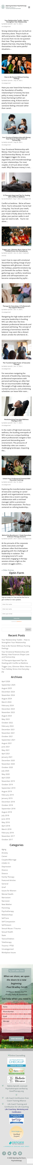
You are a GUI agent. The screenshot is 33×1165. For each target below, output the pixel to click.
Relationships (7, 915)
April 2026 (6, 681)
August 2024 (7, 698)
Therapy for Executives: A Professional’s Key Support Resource (16, 307)
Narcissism (6, 897)
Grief (4, 887)
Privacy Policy (11, 994)
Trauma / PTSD (8, 945)
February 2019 (8, 795)
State (4, 935)
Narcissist (6, 901)
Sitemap (20, 1050)
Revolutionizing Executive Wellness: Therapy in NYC (16, 420)
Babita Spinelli (7, 24)
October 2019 (7, 784)
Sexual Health (7, 932)
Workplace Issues (9, 952)
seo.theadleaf (7, 199)
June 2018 (6, 819)
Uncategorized (6, 26)
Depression (6, 866)
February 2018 (8, 832)
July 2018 (5, 815)
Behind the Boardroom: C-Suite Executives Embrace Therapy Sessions (16, 536)
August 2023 (7, 716)
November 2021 (8, 733)
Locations (13, 1050)
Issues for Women (9, 890)
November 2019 (8, 781)
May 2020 (6, 774)
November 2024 (8, 695)
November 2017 (8, 836)
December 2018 (8, 802)
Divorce (5, 870)
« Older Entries (8, 570)
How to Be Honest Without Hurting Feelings (16, 78)
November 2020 (8, 764)
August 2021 (7, 743)
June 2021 (6, 747)
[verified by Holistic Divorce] (16, 1082)
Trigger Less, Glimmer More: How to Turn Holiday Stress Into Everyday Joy (16, 250)
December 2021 (8, 729)
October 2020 (7, 767)
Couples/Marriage (9, 860)
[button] (29, 7)
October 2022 (7, 722)
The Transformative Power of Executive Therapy (16, 363)
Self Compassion (8, 921)
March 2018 (6, 829)
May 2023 (6, 719)
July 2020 (5, 771)
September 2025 (8, 685)
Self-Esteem (6, 925)
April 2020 (6, 777)
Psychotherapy (8, 911)
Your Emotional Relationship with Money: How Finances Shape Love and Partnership (16, 138)
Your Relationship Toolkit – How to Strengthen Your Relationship (17, 21)
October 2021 (7, 736)
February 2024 (8, 705)
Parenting (6, 908)
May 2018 (6, 822)
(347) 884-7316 (17, 971)
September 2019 (8, 788)
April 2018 (6, 826)
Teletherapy (7, 942)
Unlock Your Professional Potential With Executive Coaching (16, 479)
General (5, 884)
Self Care (5, 918)
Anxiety (5, 853)
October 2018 (7, 805)
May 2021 (6, 750)
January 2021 (7, 757)
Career (4, 856)
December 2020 (8, 760)
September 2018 (8, 808)
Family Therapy (8, 877)
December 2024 (8, 692)
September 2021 (8, 740)
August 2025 (7, 688)
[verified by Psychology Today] (16, 1094)
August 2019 (7, 791)
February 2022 (8, 726)
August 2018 (7, 812)
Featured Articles (9, 880)
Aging (4, 849)
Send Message (16, 1039)
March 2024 (6, 702)
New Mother (7, 904)
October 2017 (7, 839)
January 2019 (7, 798)
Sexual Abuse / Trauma (11, 928)
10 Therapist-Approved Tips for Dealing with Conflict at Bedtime (16, 196)
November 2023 (8, 712)
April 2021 (6, 753)
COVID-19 (5, 863)
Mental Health (7, 894)
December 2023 (8, 709)
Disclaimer (23, 994)
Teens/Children (8, 939)
